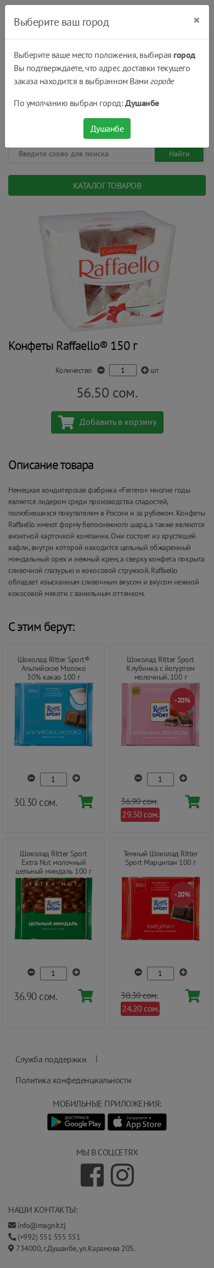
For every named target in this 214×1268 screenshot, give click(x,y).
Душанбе (107, 128)
